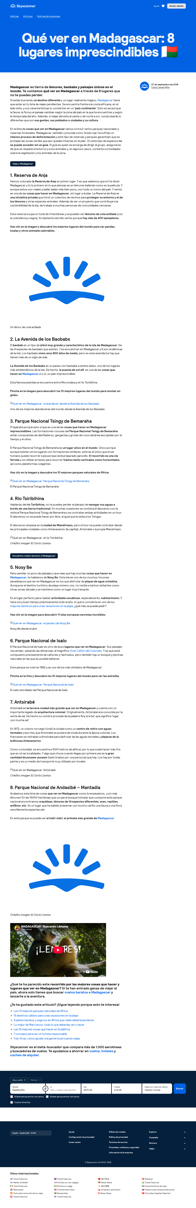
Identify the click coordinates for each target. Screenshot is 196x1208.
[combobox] (27, 1090)
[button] (18, 1080)
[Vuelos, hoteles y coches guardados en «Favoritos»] (163, 6)
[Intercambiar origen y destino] (45, 1088)
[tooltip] (35, 1080)
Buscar (180, 1088)
